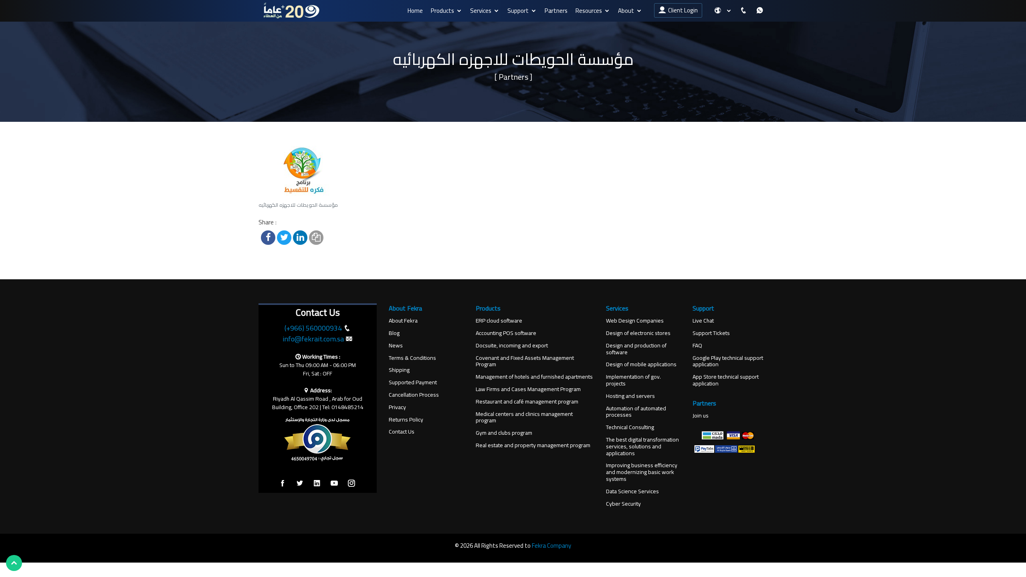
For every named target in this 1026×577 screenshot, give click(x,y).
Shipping (399, 370)
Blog (394, 333)
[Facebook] (282, 483)
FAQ (697, 345)
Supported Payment (413, 382)
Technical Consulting (630, 427)
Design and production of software (636, 349)
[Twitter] (300, 483)
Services (480, 10)
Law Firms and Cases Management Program (528, 389)
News (396, 345)
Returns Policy (406, 419)
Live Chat (703, 320)
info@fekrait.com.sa (313, 338)
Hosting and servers (630, 396)
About (626, 10)
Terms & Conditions (412, 358)
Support (518, 10)
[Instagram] (351, 483)
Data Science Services (632, 491)
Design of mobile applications (641, 364)
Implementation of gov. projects (633, 380)
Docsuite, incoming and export (512, 345)
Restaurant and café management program (527, 401)
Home (415, 10)
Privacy (397, 407)
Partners (556, 10)
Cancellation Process (414, 394)
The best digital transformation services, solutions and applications (642, 446)
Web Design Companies (635, 320)
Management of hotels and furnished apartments (534, 376)
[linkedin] (317, 483)
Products (442, 10)
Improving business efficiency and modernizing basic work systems (641, 472)
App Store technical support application (726, 380)
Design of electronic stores (638, 333)
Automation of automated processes (636, 412)
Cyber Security (623, 503)
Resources (589, 10)
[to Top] (14, 563)
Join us (701, 415)
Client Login (682, 10)
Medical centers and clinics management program (524, 417)
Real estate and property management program (533, 445)
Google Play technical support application (728, 361)
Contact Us (401, 431)
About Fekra (403, 320)
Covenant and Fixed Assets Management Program (525, 361)
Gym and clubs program (504, 433)
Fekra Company (551, 545)
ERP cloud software (499, 320)
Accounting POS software (506, 333)
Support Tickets (711, 333)
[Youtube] (334, 483)
